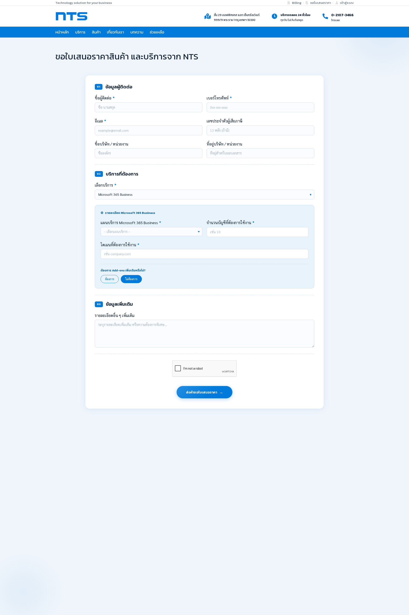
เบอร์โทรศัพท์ (219, 97)
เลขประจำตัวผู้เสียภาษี (224, 120)
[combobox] (151, 231)
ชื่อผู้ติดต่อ (105, 97)
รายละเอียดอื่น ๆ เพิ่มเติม (114, 315)
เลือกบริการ (105, 185)
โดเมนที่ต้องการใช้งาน (120, 244)
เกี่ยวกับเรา (115, 32)
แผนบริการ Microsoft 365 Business (131, 222)
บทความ (136, 32)
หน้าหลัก (62, 32)
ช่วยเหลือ (157, 32)
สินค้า (96, 32)
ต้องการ (109, 279)
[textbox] (151, 231)
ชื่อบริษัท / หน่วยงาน (111, 143)
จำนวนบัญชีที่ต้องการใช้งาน (230, 222)
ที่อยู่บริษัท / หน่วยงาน (224, 143)
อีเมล (100, 120)
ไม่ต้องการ (131, 279)
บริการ (80, 32)
